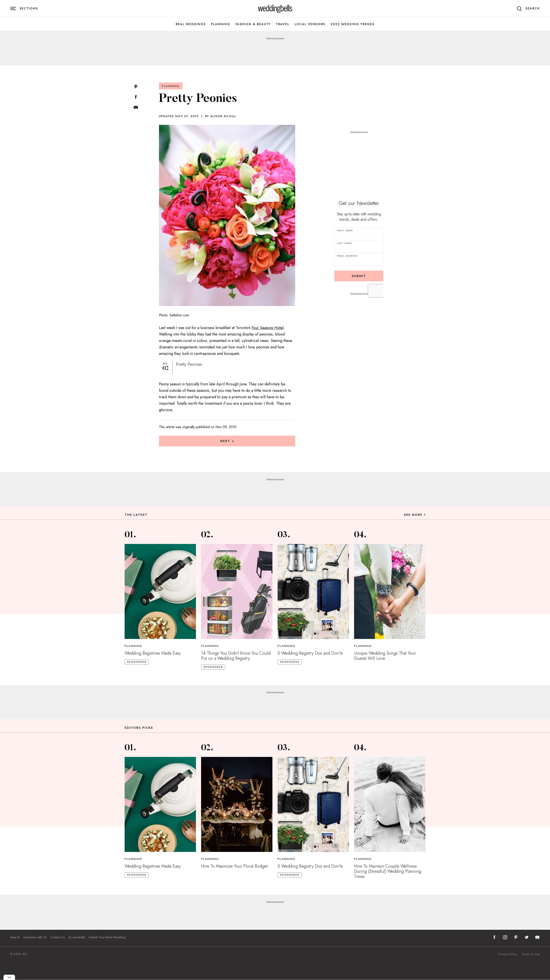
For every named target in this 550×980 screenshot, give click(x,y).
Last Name (344, 243)
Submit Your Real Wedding (107, 937)
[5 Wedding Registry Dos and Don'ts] (313, 591)
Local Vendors (310, 24)
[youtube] (537, 937)
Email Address (347, 255)
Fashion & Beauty (253, 24)
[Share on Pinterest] (136, 86)
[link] (275, 8)
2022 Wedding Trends (352, 24)
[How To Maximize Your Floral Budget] (236, 804)
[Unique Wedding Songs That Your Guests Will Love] (389, 591)
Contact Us (57, 937)
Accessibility (76, 937)
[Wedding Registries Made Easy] (160, 591)
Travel (282, 24)
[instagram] (505, 937)
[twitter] (526, 937)
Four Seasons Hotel (268, 328)
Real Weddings (191, 24)
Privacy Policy (507, 954)
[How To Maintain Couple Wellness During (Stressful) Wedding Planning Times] (389, 804)
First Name (345, 230)
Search (15, 937)
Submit (359, 276)
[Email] (136, 107)
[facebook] (494, 937)
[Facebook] (136, 97)
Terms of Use (531, 954)
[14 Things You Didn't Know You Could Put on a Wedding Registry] (236, 591)
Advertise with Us (35, 937)
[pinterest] (516, 937)
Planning (220, 24)
